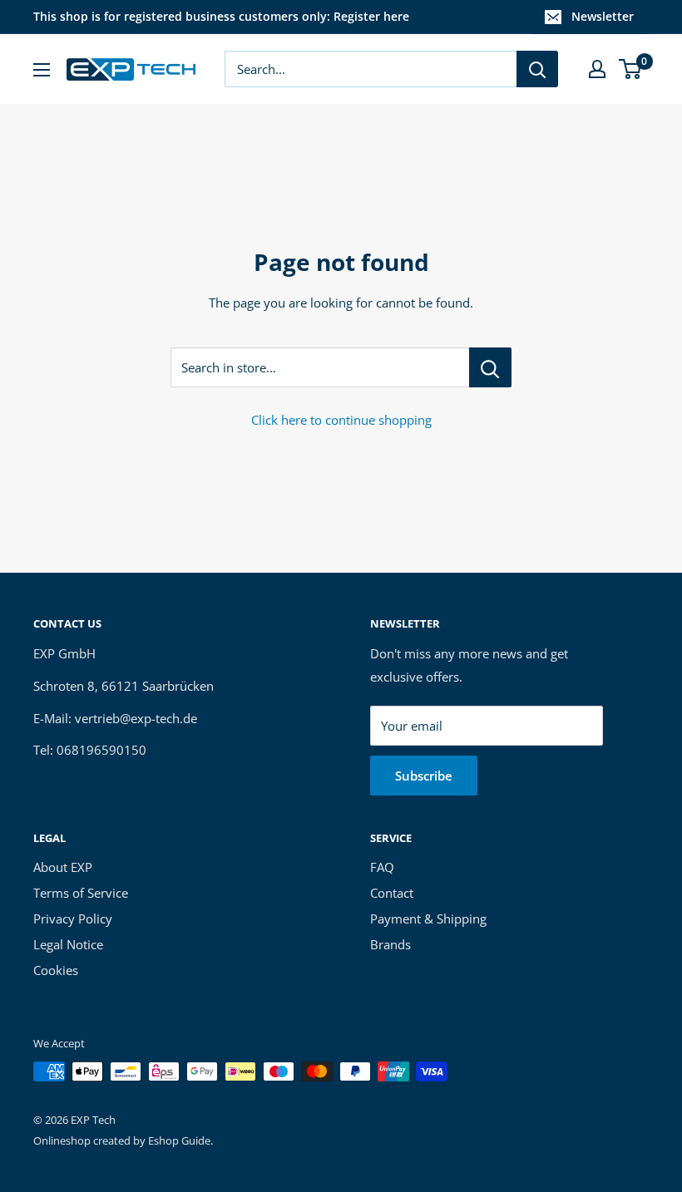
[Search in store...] (490, 367)
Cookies (55, 970)
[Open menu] (41, 69)
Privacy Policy (72, 918)
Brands (390, 944)
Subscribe (423, 775)
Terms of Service (80, 892)
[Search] (537, 69)
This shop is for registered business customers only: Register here (221, 16)
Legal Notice (68, 944)
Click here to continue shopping (341, 419)
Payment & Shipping (428, 918)
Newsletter (602, 16)
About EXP (62, 867)
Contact (391, 892)
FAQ (382, 867)
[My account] (597, 69)
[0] (630, 69)
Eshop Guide (179, 1140)
